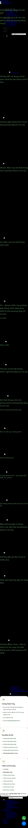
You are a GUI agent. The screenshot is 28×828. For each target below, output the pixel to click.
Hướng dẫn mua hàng (9, 784)
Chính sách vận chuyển (9, 778)
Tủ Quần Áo (6, 820)
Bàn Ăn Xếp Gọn (10, 25)
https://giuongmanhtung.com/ (19, 691)
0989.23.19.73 (15, 688)
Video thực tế (6, 809)
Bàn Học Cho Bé (10, 812)
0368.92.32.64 (15, 687)
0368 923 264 (6, 714)
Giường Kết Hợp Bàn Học (12, 15)
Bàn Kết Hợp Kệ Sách (11, 23)
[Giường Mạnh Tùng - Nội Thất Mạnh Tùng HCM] (5, 2)
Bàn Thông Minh (7, 810)
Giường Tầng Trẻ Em (11, 11)
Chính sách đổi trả (8, 781)
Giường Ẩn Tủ (10, 13)
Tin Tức (5, 821)
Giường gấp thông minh (9, 738)
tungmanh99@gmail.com (17, 690)
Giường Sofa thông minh (12, 802)
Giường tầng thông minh (9, 744)
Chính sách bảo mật (8, 787)
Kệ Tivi (5, 819)
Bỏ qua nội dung (4, 0)
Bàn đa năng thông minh (9, 741)
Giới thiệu (5, 769)
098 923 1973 (15, 712)
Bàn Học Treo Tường (11, 813)
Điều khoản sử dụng (8, 790)
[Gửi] (3, 799)
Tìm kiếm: (5, 797)
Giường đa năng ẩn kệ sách (10, 747)
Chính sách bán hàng (8, 775)
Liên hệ (5, 31)
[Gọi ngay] (24, 818)
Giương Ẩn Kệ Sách (11, 14)
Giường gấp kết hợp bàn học (10, 750)
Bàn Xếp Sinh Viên (11, 24)
